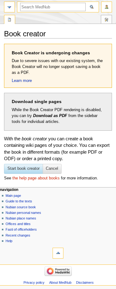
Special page (9, 20)
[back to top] (58, 253)
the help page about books (36, 178)
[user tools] (106, 7)
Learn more (22, 81)
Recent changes (18, 235)
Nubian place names (21, 218)
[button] (52, 169)
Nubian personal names (23, 212)
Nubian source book (21, 207)
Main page (13, 195)
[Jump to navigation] (9, 7)
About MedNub (60, 282)
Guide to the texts (19, 201)
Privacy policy (34, 282)
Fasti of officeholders (21, 229)
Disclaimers (85, 282)
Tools (106, 20)
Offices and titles (18, 224)
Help (9, 241)
